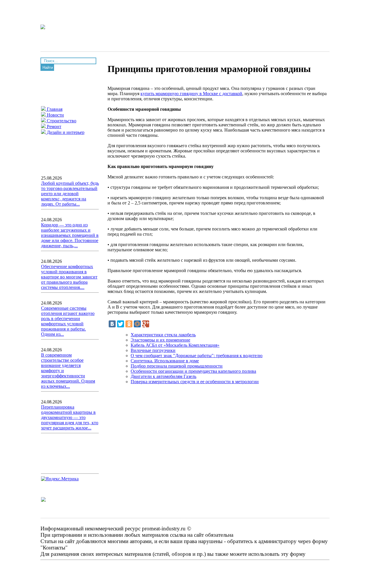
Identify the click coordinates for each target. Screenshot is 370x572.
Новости (55, 114)
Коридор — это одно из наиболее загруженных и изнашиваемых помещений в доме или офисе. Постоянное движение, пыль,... (70, 235)
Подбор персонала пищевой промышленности (177, 366)
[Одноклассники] (128, 323)
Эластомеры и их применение (160, 339)
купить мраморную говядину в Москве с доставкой (191, 93)
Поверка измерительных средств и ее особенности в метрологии (195, 381)
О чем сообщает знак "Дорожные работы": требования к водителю (196, 355)
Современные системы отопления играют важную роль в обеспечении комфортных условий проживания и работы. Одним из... (68, 321)
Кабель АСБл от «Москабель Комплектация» (175, 345)
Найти (47, 67)
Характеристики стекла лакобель (163, 334)
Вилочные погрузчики (153, 350)
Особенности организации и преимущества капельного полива (193, 371)
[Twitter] (120, 323)
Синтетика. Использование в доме (165, 360)
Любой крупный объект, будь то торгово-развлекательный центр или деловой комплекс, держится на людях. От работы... (70, 193)
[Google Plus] (145, 323)
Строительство (61, 120)
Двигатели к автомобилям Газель (163, 376)
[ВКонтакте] (112, 323)
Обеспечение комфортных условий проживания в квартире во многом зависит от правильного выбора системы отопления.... (69, 277)
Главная (54, 109)
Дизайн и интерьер (65, 132)
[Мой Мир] (137, 323)
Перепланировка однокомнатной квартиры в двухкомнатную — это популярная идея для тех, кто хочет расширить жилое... (69, 417)
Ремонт (53, 126)
